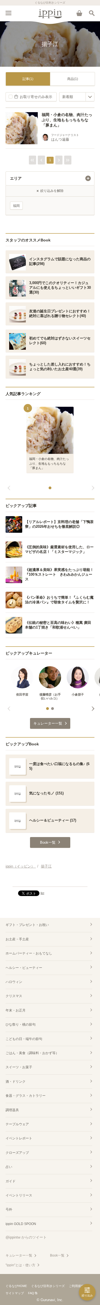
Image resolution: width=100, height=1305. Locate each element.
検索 (91, 13)
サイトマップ (15, 1293)
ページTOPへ (50, 880)
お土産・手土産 (17, 939)
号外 (9, 1209)
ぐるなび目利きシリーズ (48, 1286)
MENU (8, 13)
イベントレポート (19, 1138)
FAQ (31, 1293)
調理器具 (12, 1110)
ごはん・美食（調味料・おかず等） (32, 1053)
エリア (16, 178)
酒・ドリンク (16, 1081)
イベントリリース (19, 1195)
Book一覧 (57, 1255)
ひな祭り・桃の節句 (21, 1024)
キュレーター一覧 (19, 1255)
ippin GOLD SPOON (21, 1224)
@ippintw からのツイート (26, 1237)
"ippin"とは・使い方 (20, 1265)
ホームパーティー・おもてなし (29, 953)
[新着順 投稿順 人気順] (76, 96)
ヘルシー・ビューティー (24, 968)
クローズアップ (17, 1153)
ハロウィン (14, 982)
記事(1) (27, 79)
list (42, 893)
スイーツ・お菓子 (19, 1067)
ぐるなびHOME (16, 1286)
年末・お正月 (16, 1010)
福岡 (16, 206)
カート (79, 13)
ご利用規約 (76, 1286)
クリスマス (14, 996)
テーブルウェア (17, 1124)
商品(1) (72, 79)
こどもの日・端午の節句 (24, 1039)
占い (9, 1167)
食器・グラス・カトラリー (26, 1096)
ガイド (11, 1181)
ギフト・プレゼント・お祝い (27, 925)
